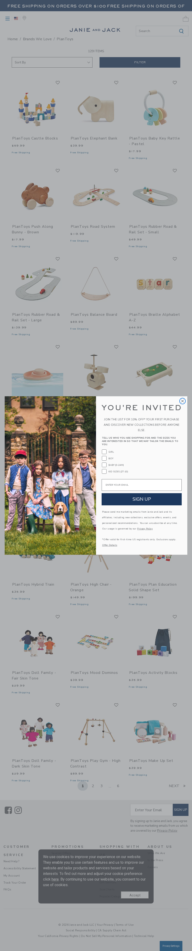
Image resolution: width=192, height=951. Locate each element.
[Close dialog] (182, 401)
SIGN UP (142, 499)
